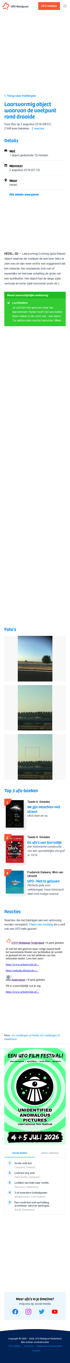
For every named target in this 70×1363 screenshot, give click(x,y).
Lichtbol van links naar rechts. (32, 1183)
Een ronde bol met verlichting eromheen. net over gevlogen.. (33, 1204)
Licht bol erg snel (25, 1173)
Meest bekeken (50, 1153)
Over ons (28, 1346)
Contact (36, 1350)
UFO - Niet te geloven (43, 881)
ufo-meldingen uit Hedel (25, 1035)
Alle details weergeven (24, 194)
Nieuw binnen (19, 1153)
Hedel (13, 184)
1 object (14, 155)
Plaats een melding (41, 924)
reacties (38, 128)
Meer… (58, 320)
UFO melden (14, 1346)
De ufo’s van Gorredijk (44, 842)
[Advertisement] (35, 53)
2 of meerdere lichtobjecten (31, 1192)
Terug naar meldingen (21, 95)
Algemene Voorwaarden (49, 1346)
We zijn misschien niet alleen (43, 809)
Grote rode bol (23, 1163)
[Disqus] (35, 981)
